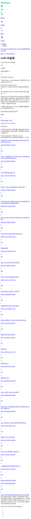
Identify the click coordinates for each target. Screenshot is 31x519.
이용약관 (18, 495)
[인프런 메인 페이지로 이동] (15, 3)
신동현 (3, 68)
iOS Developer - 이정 (6, 120)
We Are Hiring (25, 495)
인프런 (3, 495)
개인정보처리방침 (10, 495)
